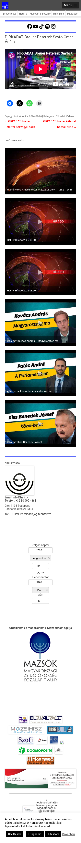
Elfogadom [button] (35, 834)
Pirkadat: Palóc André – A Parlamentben (29, 391)
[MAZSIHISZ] (26, 733)
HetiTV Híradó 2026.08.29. (21, 290)
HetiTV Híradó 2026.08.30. (21, 239)
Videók (70, 116)
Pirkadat (60, 116)
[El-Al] (46, 723)
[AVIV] (23, 723)
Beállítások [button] (14, 834)
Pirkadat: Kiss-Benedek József (24, 442)
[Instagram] (53, 28)
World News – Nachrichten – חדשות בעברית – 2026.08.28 (39, 189)
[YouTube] (36, 28)
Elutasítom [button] (53, 834)
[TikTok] (41, 28)
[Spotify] (47, 28)
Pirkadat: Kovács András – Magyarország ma (32, 340)
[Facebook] (30, 28)
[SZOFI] (26, 744)
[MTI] (42, 744)
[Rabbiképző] (61, 744)
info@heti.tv (20, 497)
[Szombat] (54, 744)
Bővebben (68, 834)
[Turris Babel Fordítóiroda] (60, 733)
